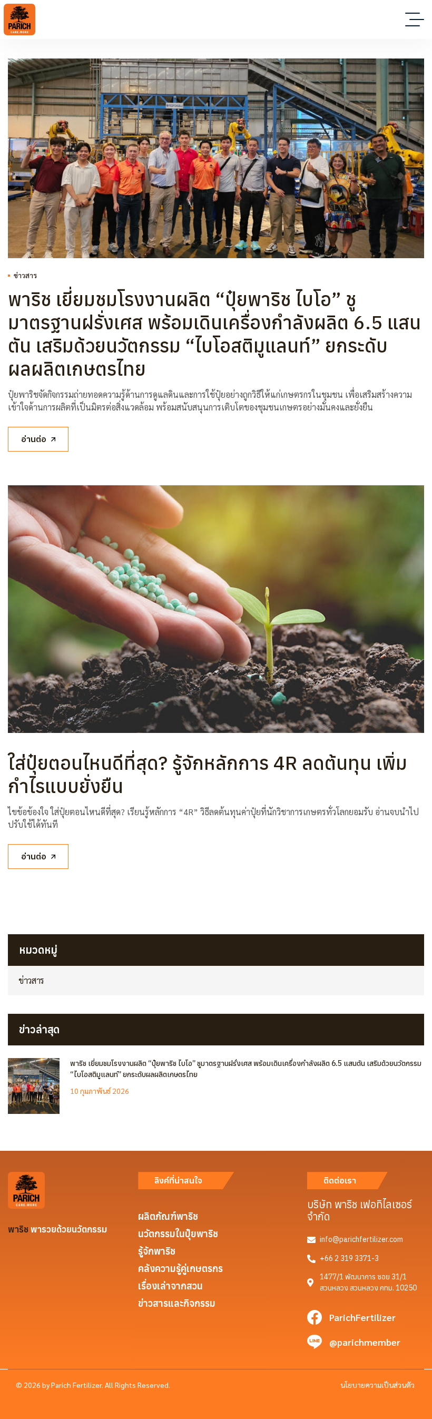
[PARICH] (19, 19)
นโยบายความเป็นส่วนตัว (377, 1384)
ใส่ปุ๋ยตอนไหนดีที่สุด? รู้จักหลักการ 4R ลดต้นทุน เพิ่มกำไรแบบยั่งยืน (207, 774)
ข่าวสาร (25, 275)
